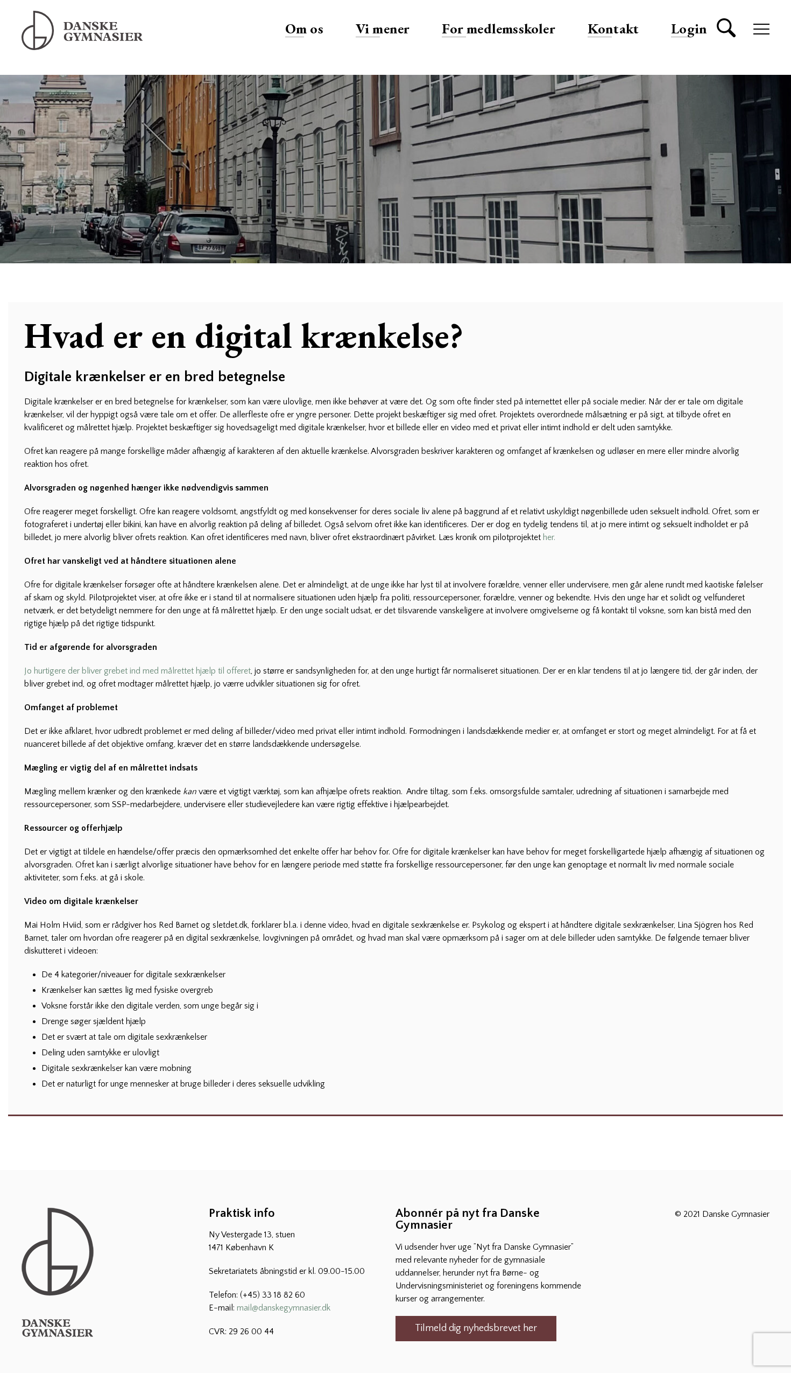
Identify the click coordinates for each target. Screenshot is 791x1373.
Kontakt (613, 28)
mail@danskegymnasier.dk (283, 1308)
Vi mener (383, 28)
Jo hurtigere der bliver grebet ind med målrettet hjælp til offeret (137, 671)
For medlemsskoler (498, 28)
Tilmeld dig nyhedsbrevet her (476, 1328)
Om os (304, 28)
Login (689, 28)
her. (549, 537)
